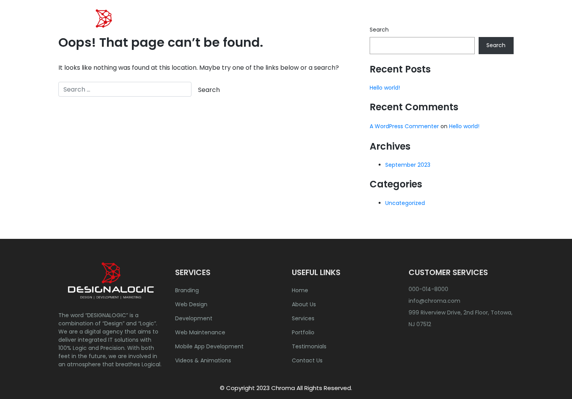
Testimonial (440, 25)
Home (279, 25)
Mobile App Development (209, 346)
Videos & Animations (203, 360)
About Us (315, 25)
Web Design (191, 304)
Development (193, 318)
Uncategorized (405, 203)
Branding (187, 290)
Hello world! (385, 88)
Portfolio (395, 25)
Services (303, 318)
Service (353, 25)
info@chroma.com (434, 301)
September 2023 (407, 165)
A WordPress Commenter (404, 126)
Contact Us (489, 25)
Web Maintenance (200, 332)
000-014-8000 (428, 289)
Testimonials (309, 346)
